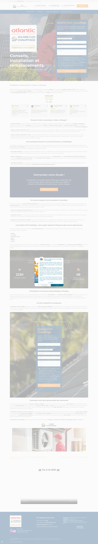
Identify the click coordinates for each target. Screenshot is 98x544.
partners (44, 267)
